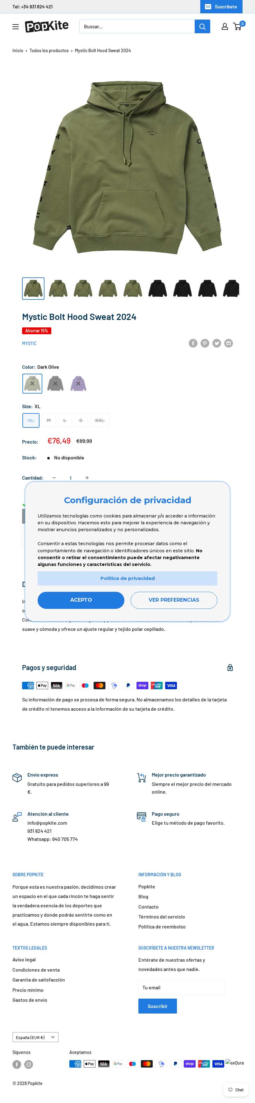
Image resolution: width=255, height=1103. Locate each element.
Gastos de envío (29, 1000)
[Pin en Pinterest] (205, 343)
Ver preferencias (174, 600)
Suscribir (158, 1006)
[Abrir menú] (15, 26)
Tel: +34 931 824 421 (32, 6)
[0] (237, 26)
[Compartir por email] (228, 343)
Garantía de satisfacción (38, 979)
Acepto (81, 600)
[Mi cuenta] (225, 26)
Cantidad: (33, 478)
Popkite (146, 886)
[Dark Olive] (32, 384)
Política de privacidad (127, 578)
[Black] (55, 384)
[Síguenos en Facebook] (16, 1064)
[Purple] (78, 384)
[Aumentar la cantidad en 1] (87, 477)
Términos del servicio (161, 916)
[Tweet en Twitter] (216, 343)
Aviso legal (24, 959)
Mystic (29, 343)
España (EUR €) (30, 1037)
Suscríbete (226, 6)
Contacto (148, 906)
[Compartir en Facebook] (193, 343)
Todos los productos (49, 50)
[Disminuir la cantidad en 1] (54, 477)
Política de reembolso (162, 926)
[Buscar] (202, 26)
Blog (143, 896)
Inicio (17, 50)
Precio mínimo (28, 990)
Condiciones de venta (36, 970)
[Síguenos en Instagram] (28, 1064)
